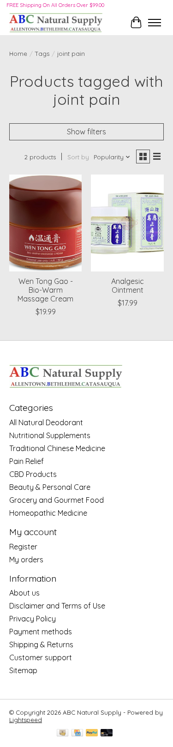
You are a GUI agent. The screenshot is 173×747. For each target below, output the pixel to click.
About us (24, 592)
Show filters (86, 131)
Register (23, 546)
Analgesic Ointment (127, 286)
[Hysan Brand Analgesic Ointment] (127, 223)
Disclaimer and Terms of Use (57, 605)
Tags (42, 53)
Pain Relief (26, 461)
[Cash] (62, 733)
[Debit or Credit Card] (107, 733)
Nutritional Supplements (49, 435)
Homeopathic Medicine (48, 513)
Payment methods (40, 631)
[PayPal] (92, 733)
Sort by (78, 157)
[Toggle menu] (154, 22)
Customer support (40, 657)
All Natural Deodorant (46, 422)
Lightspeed (25, 719)
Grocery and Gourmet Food (56, 500)
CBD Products (33, 474)
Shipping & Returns (41, 644)
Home (18, 53)
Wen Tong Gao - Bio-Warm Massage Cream (45, 290)
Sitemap (23, 670)
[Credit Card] (77, 733)
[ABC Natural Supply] (55, 22)
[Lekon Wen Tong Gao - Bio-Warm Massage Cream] (45, 223)
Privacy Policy (32, 618)
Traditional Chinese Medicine (57, 448)
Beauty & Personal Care (49, 487)
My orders (26, 559)
